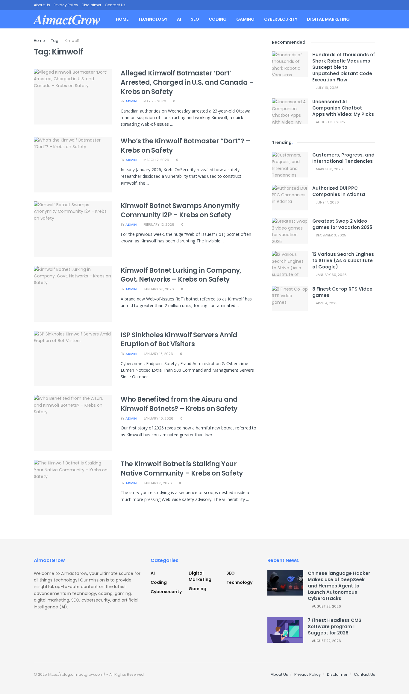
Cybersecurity (280, 19)
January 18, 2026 (158, 353)
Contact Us (115, 4)
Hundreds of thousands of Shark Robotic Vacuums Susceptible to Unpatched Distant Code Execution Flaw (343, 67)
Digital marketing (328, 19)
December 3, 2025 (330, 235)
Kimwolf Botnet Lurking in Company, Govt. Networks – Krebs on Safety (181, 275)
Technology (152, 19)
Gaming (245, 19)
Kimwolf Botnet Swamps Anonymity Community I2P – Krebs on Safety (180, 210)
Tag (54, 40)
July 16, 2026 (327, 87)
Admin (131, 101)
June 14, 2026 (327, 202)
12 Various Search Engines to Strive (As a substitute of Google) (343, 260)
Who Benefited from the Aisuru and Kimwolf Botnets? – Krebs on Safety (179, 404)
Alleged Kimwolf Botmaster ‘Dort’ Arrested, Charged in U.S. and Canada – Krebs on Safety (187, 82)
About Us (42, 4)
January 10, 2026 (158, 418)
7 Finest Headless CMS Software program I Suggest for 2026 (334, 626)
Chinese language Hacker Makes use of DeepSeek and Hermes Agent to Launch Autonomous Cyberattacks (339, 586)
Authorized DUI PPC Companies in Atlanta (338, 191)
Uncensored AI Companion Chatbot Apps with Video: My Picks (343, 107)
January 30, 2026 (331, 274)
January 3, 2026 (157, 483)
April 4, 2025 (326, 303)
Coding (218, 19)
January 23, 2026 (158, 289)
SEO (195, 19)
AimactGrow (67, 19)
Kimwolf (72, 40)
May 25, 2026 (154, 101)
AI (179, 19)
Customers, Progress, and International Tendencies (343, 158)
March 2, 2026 (156, 159)
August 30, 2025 (330, 122)
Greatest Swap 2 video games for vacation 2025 (342, 224)
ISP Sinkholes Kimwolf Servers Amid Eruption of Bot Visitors (179, 339)
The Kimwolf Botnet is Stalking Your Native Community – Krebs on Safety (182, 468)
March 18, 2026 (329, 169)
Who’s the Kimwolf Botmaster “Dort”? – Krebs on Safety (185, 145)
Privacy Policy (66, 4)
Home (122, 19)
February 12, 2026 (158, 224)
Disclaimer (91, 4)
